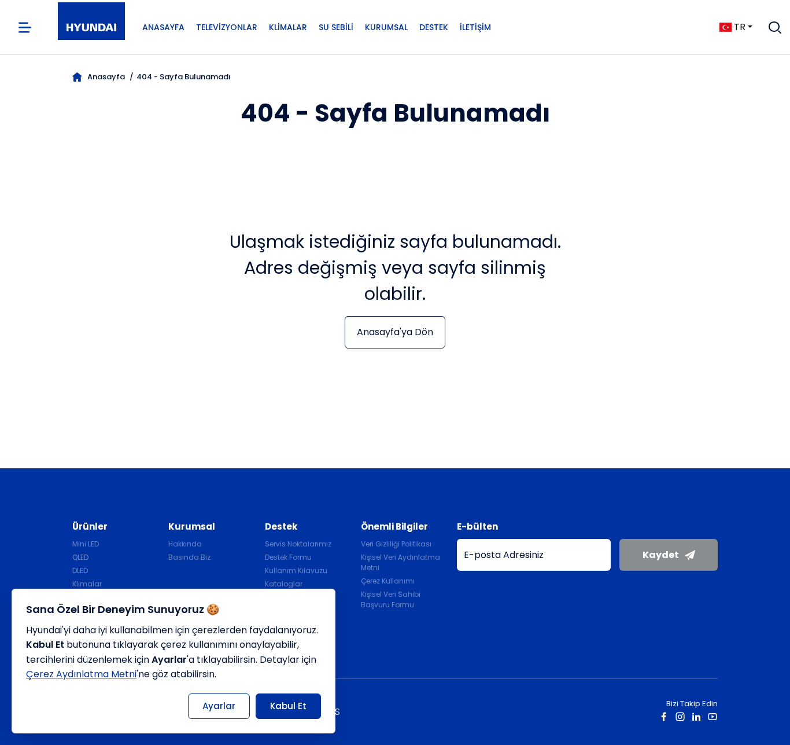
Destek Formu (288, 557)
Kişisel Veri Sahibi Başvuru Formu (390, 599)
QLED (80, 557)
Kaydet (661, 554)
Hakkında (185, 544)
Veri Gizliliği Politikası (396, 544)
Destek (433, 27)
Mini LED (85, 544)
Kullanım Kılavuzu (296, 570)
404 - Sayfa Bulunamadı (183, 76)
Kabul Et (288, 706)
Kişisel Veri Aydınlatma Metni (400, 562)
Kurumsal (386, 27)
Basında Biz (189, 557)
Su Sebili (336, 27)
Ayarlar (218, 706)
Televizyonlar (226, 27)
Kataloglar (283, 584)
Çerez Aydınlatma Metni (81, 674)
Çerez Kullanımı (388, 581)
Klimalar (288, 27)
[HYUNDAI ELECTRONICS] (91, 27)
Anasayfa (163, 27)
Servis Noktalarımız (298, 544)
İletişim (475, 27)
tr (739, 27)
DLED (80, 570)
